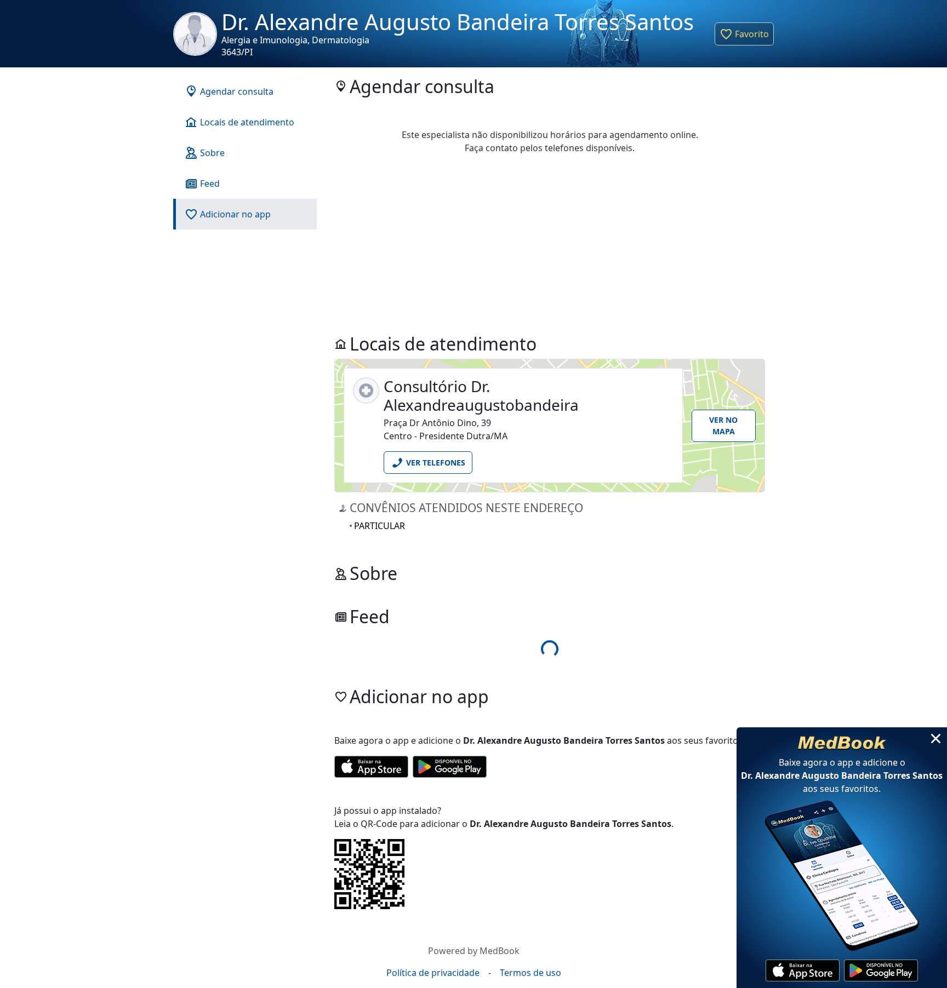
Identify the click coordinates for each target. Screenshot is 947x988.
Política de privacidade (433, 973)
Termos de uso (530, 973)
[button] (744, 34)
